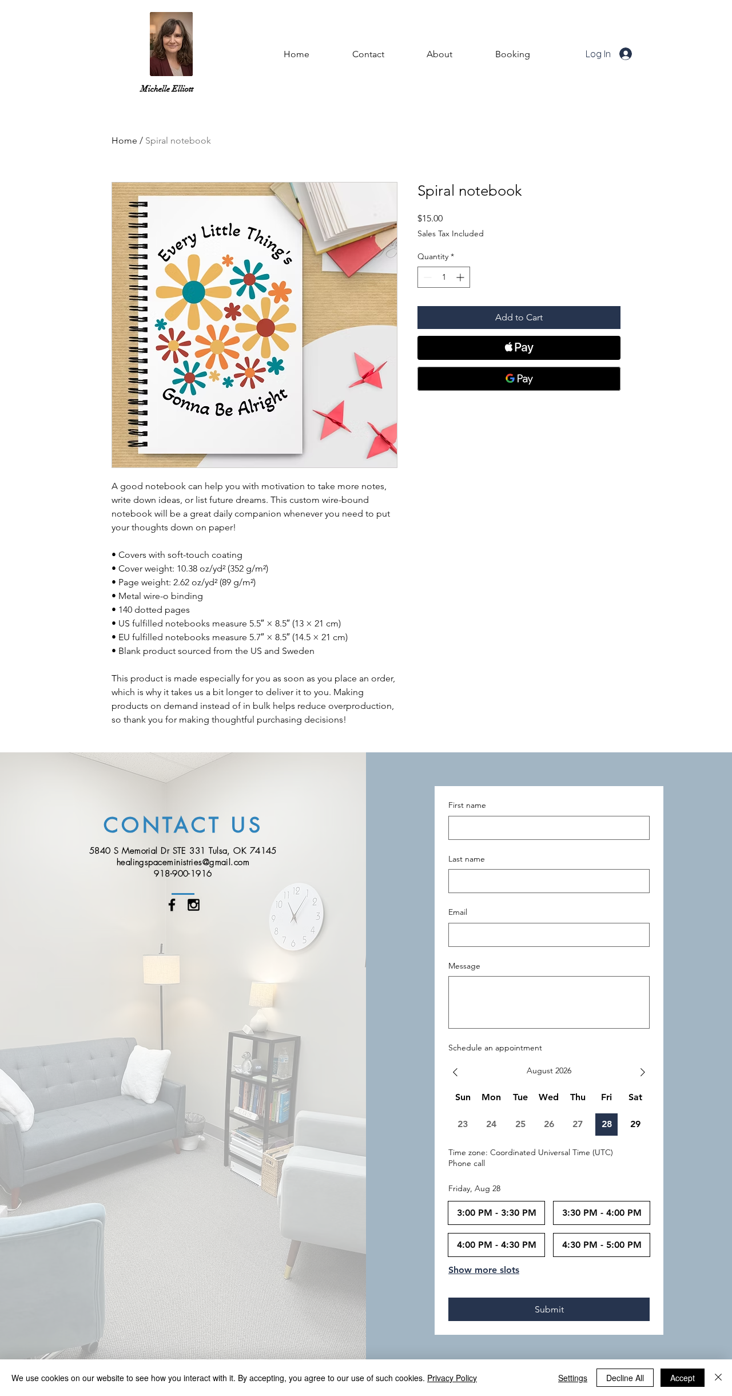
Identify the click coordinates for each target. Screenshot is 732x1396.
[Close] (718, 1378)
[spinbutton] (443, 277)
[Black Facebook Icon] (172, 905)
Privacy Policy (452, 1377)
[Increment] (461, 277)
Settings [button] (572, 1377)
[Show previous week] (455, 1072)
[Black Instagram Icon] (193, 905)
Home (124, 140)
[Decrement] (426, 277)
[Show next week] (643, 1072)
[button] (440, 54)
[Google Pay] (518, 379)
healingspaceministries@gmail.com (183, 862)
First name (467, 805)
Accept (682, 1377)
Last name (466, 859)
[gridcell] (606, 1124)
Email (457, 912)
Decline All (625, 1377)
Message (464, 966)
